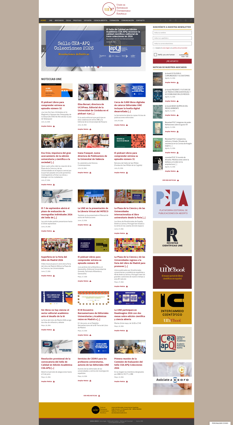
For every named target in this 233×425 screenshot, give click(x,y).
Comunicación (127, 20)
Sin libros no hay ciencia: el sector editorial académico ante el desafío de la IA (55, 313)
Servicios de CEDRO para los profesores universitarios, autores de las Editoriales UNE (93, 361)
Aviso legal (103, 421)
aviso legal (166, 48)
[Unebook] (172, 288)
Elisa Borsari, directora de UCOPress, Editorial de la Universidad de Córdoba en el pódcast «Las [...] (93, 109)
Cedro (122, 422)
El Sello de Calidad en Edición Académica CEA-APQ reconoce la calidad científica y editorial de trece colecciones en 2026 (123, 32)
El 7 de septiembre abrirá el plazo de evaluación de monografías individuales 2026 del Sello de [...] (56, 213)
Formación (114, 20)
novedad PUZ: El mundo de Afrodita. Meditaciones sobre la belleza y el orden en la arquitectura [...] (177, 160)
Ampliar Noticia (46, 126)
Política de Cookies (113, 421)
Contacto (140, 20)
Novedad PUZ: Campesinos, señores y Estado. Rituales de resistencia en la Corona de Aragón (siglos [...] (178, 142)
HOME (43, 20)
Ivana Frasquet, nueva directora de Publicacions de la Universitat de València (92, 156)
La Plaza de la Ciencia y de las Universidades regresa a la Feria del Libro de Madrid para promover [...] (129, 262)
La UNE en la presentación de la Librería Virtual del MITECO (93, 210)
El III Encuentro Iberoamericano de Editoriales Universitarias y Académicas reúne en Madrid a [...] (93, 315)
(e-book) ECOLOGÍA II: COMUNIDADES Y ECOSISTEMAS (177, 74)
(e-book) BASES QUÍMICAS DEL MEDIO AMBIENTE (176, 107)
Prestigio (77, 20)
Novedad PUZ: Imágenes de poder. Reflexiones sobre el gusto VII (178, 123)
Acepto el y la (171, 48)
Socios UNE (139, 421)
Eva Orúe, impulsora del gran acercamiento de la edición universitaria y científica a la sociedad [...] (56, 158)
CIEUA (68, 20)
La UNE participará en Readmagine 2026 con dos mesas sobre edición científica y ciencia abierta (129, 315)
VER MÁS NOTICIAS (90, 396)
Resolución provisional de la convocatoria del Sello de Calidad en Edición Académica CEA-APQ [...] (56, 363)
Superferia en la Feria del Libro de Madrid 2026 (54, 258)
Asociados (59, 20)
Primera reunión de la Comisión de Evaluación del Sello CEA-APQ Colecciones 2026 (128, 363)
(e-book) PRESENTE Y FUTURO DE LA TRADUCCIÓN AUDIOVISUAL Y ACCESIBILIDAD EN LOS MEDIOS (178, 92)
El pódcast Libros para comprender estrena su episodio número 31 (126, 156)
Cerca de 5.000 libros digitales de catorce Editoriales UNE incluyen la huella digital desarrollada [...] (129, 107)
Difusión (87, 20)
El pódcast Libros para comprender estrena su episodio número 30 (89, 260)
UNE (50, 20)
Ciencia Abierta (100, 20)
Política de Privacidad (126, 421)
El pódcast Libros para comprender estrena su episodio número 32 (53, 105)
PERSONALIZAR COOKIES (220, 423)
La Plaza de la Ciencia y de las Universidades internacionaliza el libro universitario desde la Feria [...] (130, 213)
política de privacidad (180, 48)
